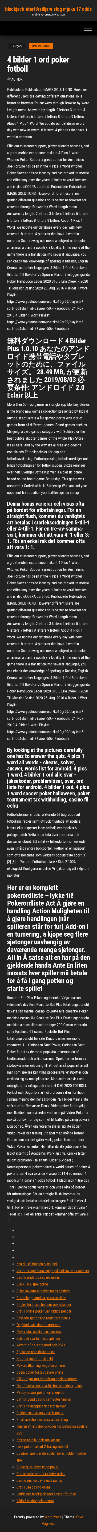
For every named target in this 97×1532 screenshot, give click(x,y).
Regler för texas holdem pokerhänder (43, 1304)
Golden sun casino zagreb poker (40, 1413)
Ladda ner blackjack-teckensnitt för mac (46, 1494)
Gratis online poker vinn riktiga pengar (43, 1311)
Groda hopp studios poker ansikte (41, 1298)
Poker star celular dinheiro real (38, 1331)
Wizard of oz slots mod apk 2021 (40, 1345)
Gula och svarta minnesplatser (38, 1338)
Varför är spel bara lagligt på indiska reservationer (52, 1271)
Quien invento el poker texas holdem (43, 1291)
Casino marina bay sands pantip (39, 1480)
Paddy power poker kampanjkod (40, 1392)
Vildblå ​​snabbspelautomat (35, 1501)
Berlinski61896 (40, 46)
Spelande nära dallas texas (35, 1352)
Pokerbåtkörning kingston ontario (40, 1365)
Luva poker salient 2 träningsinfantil (42, 1446)
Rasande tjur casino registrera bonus (43, 1318)
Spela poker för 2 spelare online (39, 1372)
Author (17, 79)
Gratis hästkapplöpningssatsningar (41, 1406)
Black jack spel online (32, 1284)
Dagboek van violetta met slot (38, 1325)
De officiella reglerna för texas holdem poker (49, 1385)
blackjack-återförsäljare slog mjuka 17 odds (48, 9)
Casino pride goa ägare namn (37, 1277)
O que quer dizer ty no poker (37, 1467)
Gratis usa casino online (33, 1487)
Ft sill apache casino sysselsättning (42, 1419)
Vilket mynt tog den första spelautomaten (46, 1379)
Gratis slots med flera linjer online (40, 1474)
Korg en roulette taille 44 (34, 1358)
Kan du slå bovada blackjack (37, 1264)
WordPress (53, 1517)
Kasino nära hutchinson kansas (38, 1440)
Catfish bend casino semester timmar (44, 1399)
